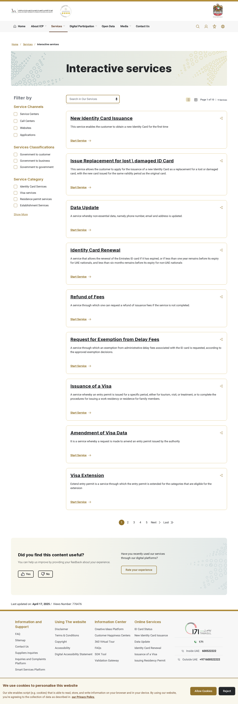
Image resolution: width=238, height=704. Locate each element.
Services (56, 26)
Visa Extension (87, 475)
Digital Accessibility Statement (73, 654)
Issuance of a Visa (91, 386)
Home (15, 44)
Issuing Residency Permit (150, 660)
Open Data (108, 26)
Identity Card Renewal (95, 250)
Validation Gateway (107, 660)
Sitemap (20, 640)
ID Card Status (143, 629)
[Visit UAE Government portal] (220, 10)
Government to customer (35, 154)
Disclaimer (61, 629)
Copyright (61, 641)
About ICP (37, 26)
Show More (21, 214)
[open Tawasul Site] (199, 628)
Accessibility (62, 648)
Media (124, 26)
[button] (198, 26)
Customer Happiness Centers (112, 635)
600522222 (209, 651)
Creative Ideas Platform (109, 629)
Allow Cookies (203, 691)
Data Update (84, 207)
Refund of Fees (87, 296)
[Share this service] (221, 118)
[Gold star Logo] (66, 11)
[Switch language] (223, 26)
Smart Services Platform (30, 669)
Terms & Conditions (67, 635)
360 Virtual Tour (104, 641)
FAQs (98, 648)
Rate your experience (139, 569)
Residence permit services (36, 199)
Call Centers (27, 121)
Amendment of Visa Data (98, 432)
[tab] (195, 99)
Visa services (28, 192)
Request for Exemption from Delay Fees (114, 339)
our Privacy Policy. (83, 697)
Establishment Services (34, 205)
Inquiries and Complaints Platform (30, 661)
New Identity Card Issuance (101, 118)
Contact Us (142, 26)
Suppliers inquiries (26, 652)
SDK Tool (100, 654)
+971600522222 (210, 659)
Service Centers (29, 114)
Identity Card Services (33, 186)
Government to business (35, 160)
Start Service (78, 140)
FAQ (17, 634)
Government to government (36, 167)
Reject (227, 691)
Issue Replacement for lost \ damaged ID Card (122, 160)
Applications (27, 135)
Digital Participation (82, 26)
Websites (25, 128)
